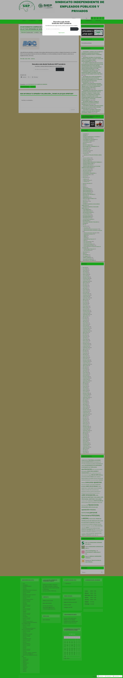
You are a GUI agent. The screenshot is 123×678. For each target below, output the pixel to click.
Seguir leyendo (61, 32)
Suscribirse (74, 29)
